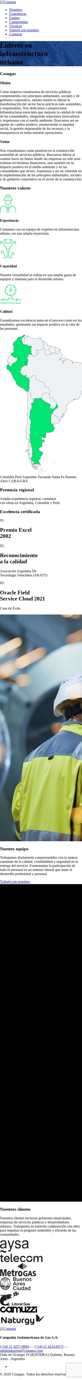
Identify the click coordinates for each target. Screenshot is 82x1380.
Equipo (14, 18)
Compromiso (18, 22)
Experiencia (17, 14)
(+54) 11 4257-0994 (14, 1346)
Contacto (15, 34)
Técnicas (15, 26)
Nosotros (15, 10)
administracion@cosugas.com (21, 1351)
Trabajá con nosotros (24, 30)
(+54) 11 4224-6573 (48, 1346)
